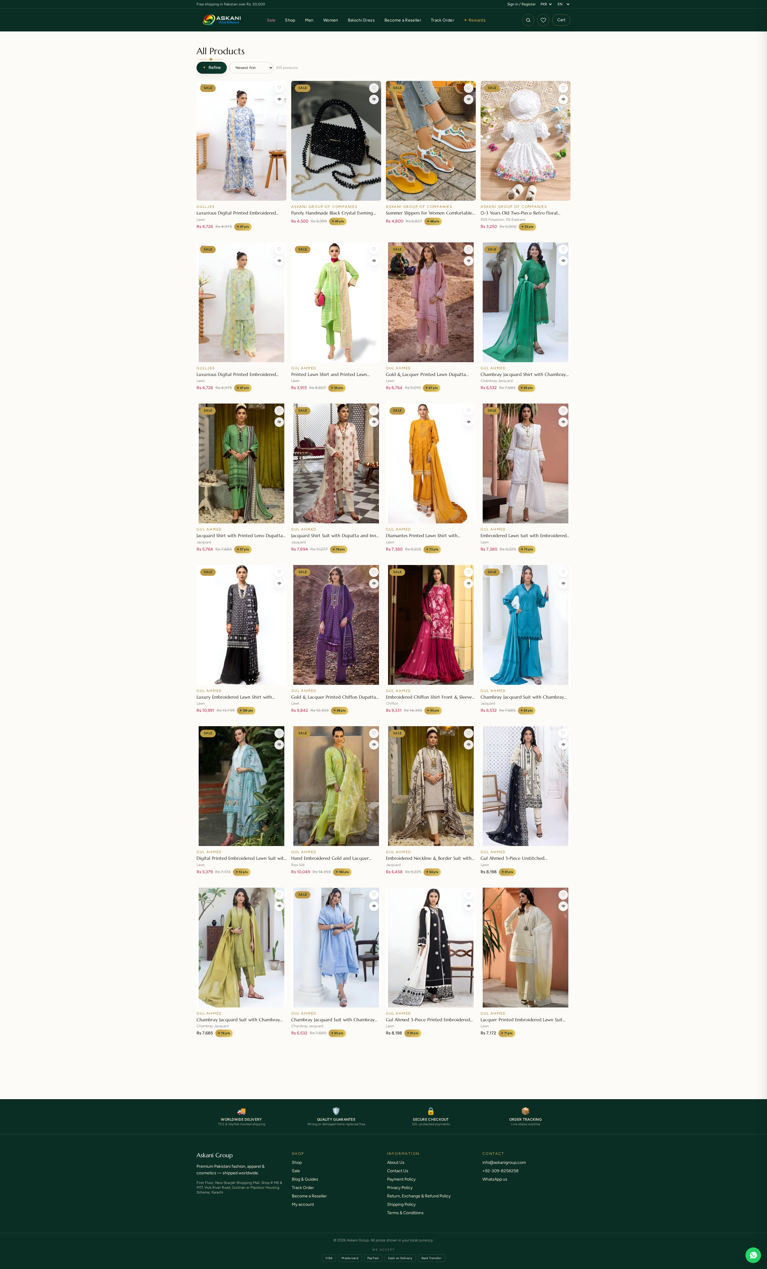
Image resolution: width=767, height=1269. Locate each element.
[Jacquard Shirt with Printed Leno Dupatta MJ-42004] (241, 463)
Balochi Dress (361, 20)
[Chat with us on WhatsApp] (753, 1255)
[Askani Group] (222, 20)
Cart (561, 19)
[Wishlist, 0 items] (543, 20)
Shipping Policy (401, 1210)
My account (303, 1210)
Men (309, 20)
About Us (395, 1168)
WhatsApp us (494, 1185)
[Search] (528, 20)
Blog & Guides (305, 1185)
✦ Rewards (475, 20)
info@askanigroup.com (504, 1168)
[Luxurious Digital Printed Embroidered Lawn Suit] (241, 141)
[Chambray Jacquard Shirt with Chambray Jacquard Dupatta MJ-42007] (525, 302)
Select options (431, 193)
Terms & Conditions (405, 1218)
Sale (271, 20)
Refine (212, 67)
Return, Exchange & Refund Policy (419, 1202)
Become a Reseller (402, 20)
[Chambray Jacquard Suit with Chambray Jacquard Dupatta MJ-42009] (241, 947)
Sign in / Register (521, 4)
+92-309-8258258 (500, 1176)
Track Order (442, 20)
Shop (290, 20)
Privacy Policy (400, 1193)
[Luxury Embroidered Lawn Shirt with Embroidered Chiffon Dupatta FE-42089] (241, 625)
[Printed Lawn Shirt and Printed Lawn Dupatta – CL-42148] (336, 302)
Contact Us (397, 1176)
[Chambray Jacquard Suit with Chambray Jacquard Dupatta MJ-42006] (525, 625)
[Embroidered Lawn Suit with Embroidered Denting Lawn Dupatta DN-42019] (525, 463)
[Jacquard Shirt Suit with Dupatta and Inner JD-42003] (336, 463)
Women (330, 20)
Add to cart (241, 193)
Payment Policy (401, 1185)
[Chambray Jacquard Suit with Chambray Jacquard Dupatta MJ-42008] (336, 947)
